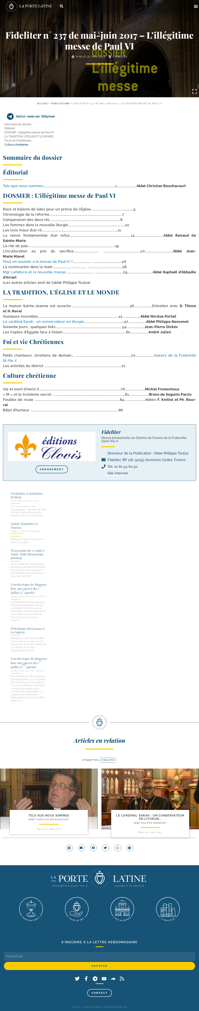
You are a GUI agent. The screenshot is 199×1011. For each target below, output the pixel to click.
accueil (42, 103)
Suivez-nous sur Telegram (35, 116)
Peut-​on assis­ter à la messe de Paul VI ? (38, 262)
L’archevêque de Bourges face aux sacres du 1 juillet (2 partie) (29, 588)
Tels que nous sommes (23, 186)
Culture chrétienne (16, 144)
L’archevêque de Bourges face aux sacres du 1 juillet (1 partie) (29, 663)
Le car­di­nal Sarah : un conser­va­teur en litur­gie (43, 322)
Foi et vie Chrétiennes (17, 140)
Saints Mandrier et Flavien (24, 525)
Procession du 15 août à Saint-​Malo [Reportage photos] (27, 554)
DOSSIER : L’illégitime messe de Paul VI (29, 132)
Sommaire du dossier (17, 124)
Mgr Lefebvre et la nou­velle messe (34, 272)
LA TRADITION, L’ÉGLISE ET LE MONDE (28, 136)
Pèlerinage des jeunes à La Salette (27, 630)
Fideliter (107, 760)
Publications (60, 103)
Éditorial (9, 128)
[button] (196, 6)
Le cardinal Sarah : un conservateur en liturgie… (150, 817)
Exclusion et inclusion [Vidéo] (27, 495)
